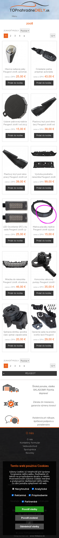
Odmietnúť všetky (29, 526)
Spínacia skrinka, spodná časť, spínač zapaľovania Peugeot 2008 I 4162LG (15, 335)
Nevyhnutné (22, 489)
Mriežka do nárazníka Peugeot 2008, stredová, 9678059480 (15, 282)
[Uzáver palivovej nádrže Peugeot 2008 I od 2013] (15, 107)
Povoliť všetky (29, 509)
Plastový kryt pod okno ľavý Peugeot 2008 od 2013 (44, 124)
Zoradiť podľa (11, 31)
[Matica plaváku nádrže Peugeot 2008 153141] (44, 212)
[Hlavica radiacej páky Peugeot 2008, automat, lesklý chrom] (15, 54)
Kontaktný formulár (30, 443)
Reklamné (20, 495)
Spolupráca (30, 449)
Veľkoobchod (30, 446)
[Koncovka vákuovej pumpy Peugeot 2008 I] (44, 264)
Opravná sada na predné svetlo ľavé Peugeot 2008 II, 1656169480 (44, 335)
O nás (30, 439)
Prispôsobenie (39, 495)
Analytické (41, 489)
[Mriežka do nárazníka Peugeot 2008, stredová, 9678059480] (15, 264)
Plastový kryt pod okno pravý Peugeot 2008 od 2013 (15, 177)
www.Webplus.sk (37, 536)
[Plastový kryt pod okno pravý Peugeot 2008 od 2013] (15, 159)
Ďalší (24, 36)
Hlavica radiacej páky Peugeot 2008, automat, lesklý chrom (15, 72)
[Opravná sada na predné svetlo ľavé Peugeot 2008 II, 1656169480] (44, 317)
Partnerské (31, 501)
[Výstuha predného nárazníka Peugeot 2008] (44, 159)
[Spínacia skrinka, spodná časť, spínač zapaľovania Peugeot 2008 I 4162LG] (15, 317)
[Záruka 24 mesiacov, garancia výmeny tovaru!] (11, 407)
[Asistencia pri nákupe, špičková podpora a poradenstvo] (11, 422)
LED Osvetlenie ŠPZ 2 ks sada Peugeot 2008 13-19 (15, 230)
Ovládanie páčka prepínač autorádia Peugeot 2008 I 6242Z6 (43, 72)
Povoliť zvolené (29, 517)
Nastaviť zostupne (32, 31)
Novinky (30, 453)
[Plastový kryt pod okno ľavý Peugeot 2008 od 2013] (44, 107)
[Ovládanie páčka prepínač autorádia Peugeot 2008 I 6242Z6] (44, 54)
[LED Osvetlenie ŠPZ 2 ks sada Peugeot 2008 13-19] (15, 212)
